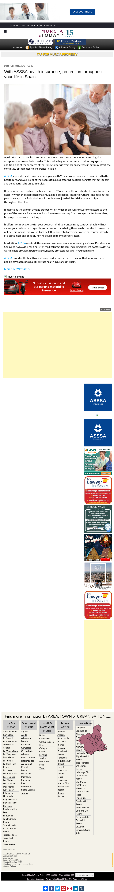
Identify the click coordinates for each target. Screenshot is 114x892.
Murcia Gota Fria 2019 (12, 862)
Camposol (26, 747)
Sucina (60, 796)
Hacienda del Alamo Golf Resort (27, 763)
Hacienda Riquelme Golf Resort (64, 760)
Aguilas (24, 731)
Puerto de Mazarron (26, 778)
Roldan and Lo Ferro (10, 811)
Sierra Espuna (28, 789)
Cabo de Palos (10, 731)
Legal (60, 879)
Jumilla (42, 758)
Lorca (24, 770)
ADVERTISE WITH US (30, 25)
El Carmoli (8, 738)
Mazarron (26, 773)
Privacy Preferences (84, 875)
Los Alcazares (10, 773)
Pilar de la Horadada (8, 795)
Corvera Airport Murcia (12, 860)
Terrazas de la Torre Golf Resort (10, 837)
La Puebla (8, 760)
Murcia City (63, 783)
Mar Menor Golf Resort (8, 788)
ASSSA (8, 176)
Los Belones (9, 776)
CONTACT (15, 25)
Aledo (24, 734)
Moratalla (44, 761)
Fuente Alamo (28, 757)
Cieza (42, 751)
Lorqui (60, 767)
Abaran (61, 734)
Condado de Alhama (27, 753)
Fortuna (43, 754)
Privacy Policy (51, 879)
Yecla (42, 768)
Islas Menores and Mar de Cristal (10, 744)
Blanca (60, 744)
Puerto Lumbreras (26, 785)
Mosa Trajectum (62, 778)
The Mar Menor (11, 724)
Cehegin (43, 748)
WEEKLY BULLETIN (47, 25)
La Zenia (80, 826)
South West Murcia (29, 724)
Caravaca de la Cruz (46, 743)
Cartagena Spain (10, 856)
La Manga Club (10, 751)
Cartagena (8, 734)
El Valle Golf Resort (63, 753)
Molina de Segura (62, 772)
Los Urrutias (9, 783)
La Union (7, 770)
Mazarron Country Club (82, 790)
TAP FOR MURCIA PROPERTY (57, 54)
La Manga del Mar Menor (9, 756)
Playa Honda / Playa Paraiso (10, 801)
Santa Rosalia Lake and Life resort (9, 828)
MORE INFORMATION (18, 269)
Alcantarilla (63, 738)
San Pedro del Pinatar (9, 820)
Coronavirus (8, 858)
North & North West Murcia (47, 726)
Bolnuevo (25, 744)
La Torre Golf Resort (9, 765)
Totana (24, 793)
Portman (7, 806)
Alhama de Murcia (26, 740)
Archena (61, 741)
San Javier (8, 815)
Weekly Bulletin (9, 866)
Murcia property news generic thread (18, 864)
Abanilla (61, 731)
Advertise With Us (80, 879)
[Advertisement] (57, 345)
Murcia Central (65, 724)
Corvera (61, 748)
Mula (41, 764)
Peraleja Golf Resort (63, 788)
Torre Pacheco (10, 844)
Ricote (60, 793)
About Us (68, 879)
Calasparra (44, 738)
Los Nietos (8, 780)
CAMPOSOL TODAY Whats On (16, 854)
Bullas (42, 735)
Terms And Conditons (35, 879)
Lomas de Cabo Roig (83, 831)
